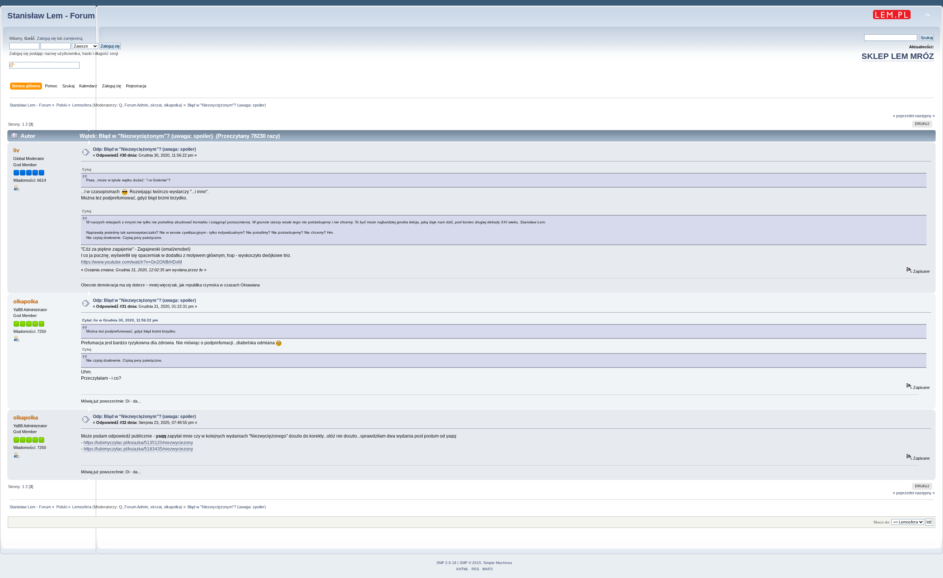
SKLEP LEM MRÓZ (898, 56)
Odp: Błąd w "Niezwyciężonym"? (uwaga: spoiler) (144, 149)
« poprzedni (903, 116)
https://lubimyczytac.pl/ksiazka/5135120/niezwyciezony (138, 442)
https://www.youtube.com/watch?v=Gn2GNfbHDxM (131, 262)
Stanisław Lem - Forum (51, 15)
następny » (925, 116)
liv (16, 150)
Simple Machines (497, 563)
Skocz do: (881, 522)
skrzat (156, 105)
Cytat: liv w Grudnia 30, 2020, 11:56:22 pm (120, 320)
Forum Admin (136, 105)
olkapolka (172, 105)
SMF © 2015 (470, 563)
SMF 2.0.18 (446, 563)
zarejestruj (72, 38)
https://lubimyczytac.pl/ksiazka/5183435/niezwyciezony (138, 449)
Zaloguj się (46, 38)
